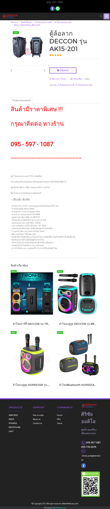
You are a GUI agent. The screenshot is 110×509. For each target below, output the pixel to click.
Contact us (37, 423)
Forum (60, 415)
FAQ (59, 419)
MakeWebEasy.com (59, 508)
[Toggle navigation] (106, 16)
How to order (38, 415)
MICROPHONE (15, 427)
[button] (100, 16)
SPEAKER (13, 423)
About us (37, 419)
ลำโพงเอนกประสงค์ (66, 85)
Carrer (59, 423)
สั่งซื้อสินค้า (64, 70)
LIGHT (11, 431)
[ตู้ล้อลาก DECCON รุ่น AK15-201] (28, 47)
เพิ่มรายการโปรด (58, 79)
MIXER (11, 419)
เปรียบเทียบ (77, 79)
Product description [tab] (21, 100)
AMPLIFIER (13, 415)
